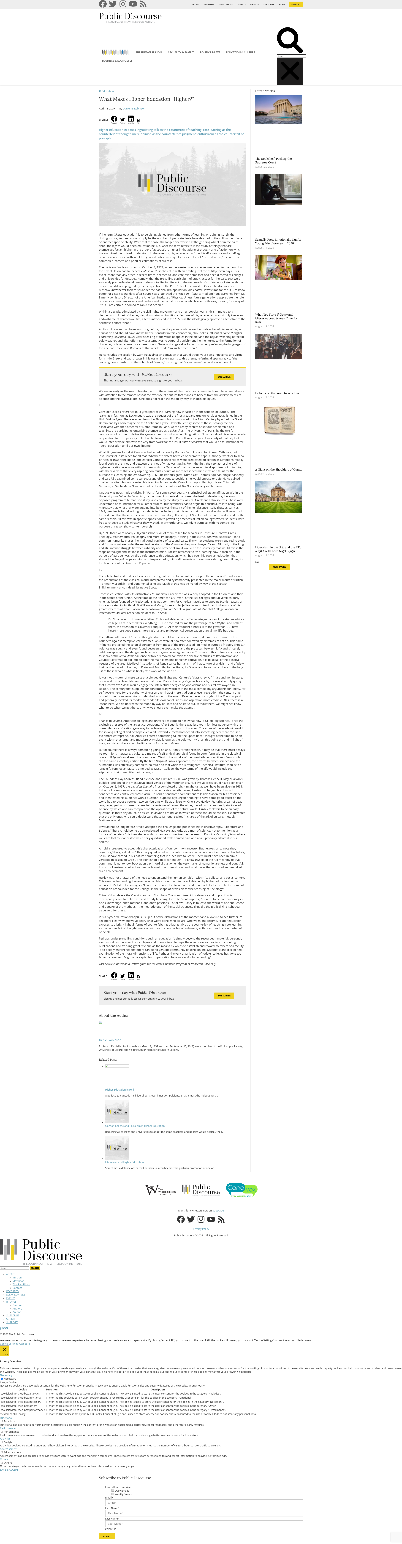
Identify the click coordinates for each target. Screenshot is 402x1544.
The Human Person (149, 52)
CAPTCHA (110, 1529)
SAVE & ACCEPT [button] (9, 1469)
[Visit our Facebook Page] (1, 1328)
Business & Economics (117, 60)
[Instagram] (123, 4)
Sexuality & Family (181, 52)
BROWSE (254, 4)
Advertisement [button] (8, 1449)
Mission (17, 1277)
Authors (17, 1308)
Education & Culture (240, 52)
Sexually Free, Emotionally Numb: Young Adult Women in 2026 (278, 241)
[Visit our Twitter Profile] (3, 1328)
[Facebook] (103, 4)
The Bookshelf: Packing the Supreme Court (273, 160)
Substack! (218, 1210)
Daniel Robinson (110, 1040)
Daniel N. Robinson (134, 108)
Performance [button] (8, 1428)
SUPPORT (296, 4)
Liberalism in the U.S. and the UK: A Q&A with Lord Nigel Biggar (278, 549)
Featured (18, 1305)
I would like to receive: (119, 1487)
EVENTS (242, 4)
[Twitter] (113, 4)
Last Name (112, 1518)
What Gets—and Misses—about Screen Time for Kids (276, 318)
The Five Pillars (21, 1284)
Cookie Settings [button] (9, 1343)
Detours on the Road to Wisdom (277, 393)
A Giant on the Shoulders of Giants (279, 469)
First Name (112, 1508)
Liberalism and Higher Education (124, 1162)
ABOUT (195, 4)
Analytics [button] (5, 1438)
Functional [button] (6, 1418)
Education (108, 91)
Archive (17, 1312)
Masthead (18, 1281)
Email (109, 1497)
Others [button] (4, 1459)
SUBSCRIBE (268, 4)
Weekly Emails (123, 1494)
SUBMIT (283, 4)
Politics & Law (210, 52)
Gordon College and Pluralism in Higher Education (135, 1126)
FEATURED (209, 4)
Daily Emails (122, 1490)
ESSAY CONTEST (226, 4)
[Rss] (143, 4)
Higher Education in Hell (119, 1089)
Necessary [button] (6, 1375)
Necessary (10, 1378)
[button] (290, 40)
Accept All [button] (24, 1343)
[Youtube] (133, 4)
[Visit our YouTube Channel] (6, 1328)
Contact (17, 1288)
